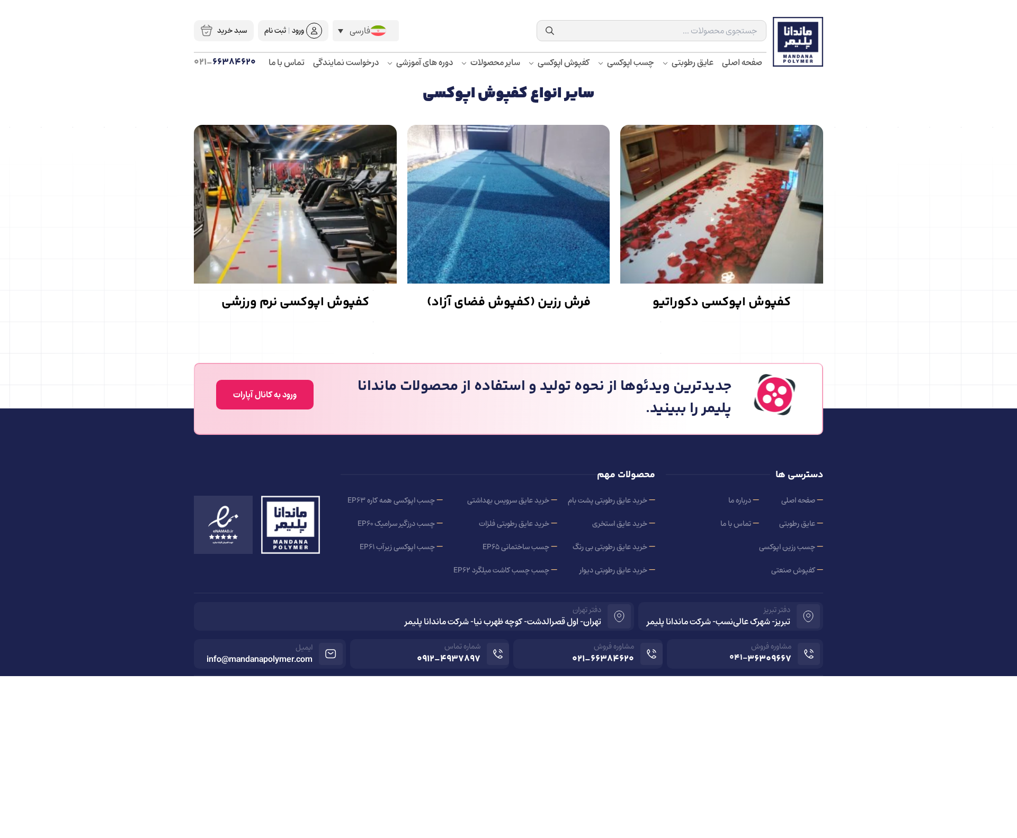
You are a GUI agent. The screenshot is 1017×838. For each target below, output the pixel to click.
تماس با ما (287, 63)
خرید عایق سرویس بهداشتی (508, 500)
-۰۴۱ (760, 659)
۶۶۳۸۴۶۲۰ (225, 62)
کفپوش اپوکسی (563, 63)
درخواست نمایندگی (346, 63)
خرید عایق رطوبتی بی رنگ (610, 547)
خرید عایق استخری (619, 523)
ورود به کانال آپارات (265, 395)
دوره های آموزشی (424, 63)
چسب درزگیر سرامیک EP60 (396, 523)
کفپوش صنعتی (793, 570)
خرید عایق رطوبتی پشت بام (607, 500)
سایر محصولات (494, 63)
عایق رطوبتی (691, 63)
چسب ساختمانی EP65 (516, 547)
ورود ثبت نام (284, 30)
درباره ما (739, 500)
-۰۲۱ (603, 659)
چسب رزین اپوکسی (787, 547)
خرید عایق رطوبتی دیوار (613, 570)
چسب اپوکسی (629, 63)
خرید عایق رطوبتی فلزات (514, 523)
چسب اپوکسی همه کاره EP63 (391, 500)
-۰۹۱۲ (448, 659)
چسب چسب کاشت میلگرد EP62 (501, 570)
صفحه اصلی (742, 63)
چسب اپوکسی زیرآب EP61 (397, 547)
